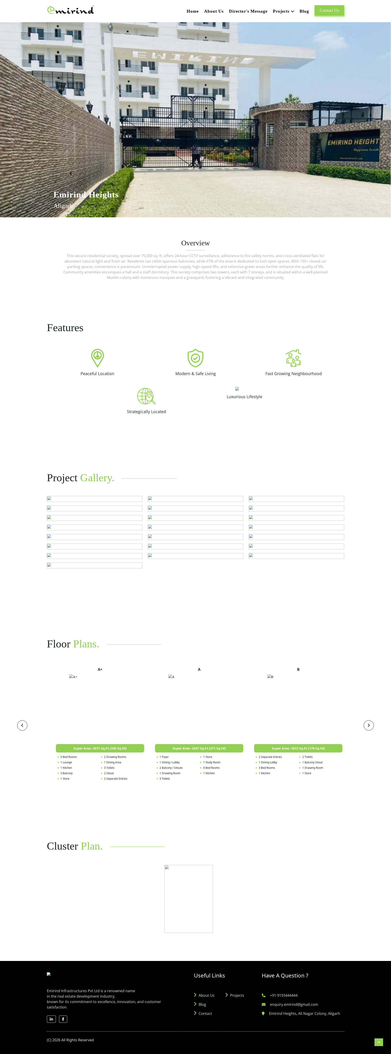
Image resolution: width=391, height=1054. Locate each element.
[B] (298, 708)
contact (205, 1013)
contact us (329, 10)
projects (237, 995)
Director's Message (248, 11)
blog (304, 11)
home (193, 11)
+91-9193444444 (284, 995)
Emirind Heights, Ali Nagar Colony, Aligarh (304, 1013)
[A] (199, 708)
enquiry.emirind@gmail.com (294, 1004)
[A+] (100, 708)
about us (214, 11)
